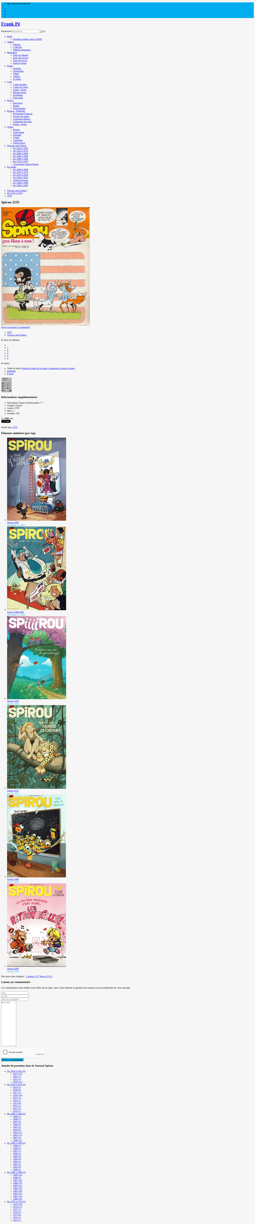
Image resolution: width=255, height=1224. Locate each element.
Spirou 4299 (13, 968)
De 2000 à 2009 (20, 153)
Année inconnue (20, 180)
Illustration (12, 52)
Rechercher (6, 31)
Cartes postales (20, 84)
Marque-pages (19, 92)
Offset (16, 74)
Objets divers (19, 143)
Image (10, 66)
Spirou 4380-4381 (15, 612)
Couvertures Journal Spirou (26, 164)
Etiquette (17, 135)
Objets (10, 127)
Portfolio (17, 68)
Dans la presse (19, 63)
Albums (16, 44)
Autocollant (18, 132)
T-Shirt (16, 137)
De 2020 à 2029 (20, 148)
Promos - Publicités (16, 111)
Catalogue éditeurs (21, 119)
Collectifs (17, 47)
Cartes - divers (19, 90)
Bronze (16, 129)
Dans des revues (20, 58)
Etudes (16, 105)
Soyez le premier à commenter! (15, 327)
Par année (11, 167)
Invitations (18, 95)
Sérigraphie (18, 71)
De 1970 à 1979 (20, 161)
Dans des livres (20, 60)
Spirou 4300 (13, 879)
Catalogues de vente (22, 121)
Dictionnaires (19, 108)
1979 (9, 332)
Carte (9, 82)
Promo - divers (20, 124)
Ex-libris (17, 79)
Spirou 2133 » (46, 976)
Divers (10, 100)
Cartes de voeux (20, 87)
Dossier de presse (21, 116)
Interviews (18, 103)
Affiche (16, 76)
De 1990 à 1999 (20, 156)
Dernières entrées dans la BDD (27, 39)
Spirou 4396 (13, 522)
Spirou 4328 (13, 701)
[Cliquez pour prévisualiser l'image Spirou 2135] (45, 324)
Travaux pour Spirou (16, 145)
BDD (9, 36)
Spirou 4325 (13, 790)
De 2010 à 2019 (20, 151)
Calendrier (18, 140)
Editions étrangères (22, 50)
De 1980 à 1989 (20, 159)
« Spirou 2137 (32, 976)
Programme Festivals (22, 113)
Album (10, 42)
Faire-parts (18, 98)
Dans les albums (20, 55)
